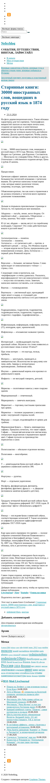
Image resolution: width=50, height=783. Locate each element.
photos (4, 654)
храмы (41, 675)
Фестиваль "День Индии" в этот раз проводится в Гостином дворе (24, 705)
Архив (4, 636)
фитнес (29, 676)
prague (10, 655)
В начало (11, 58)
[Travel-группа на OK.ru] (9, 16)
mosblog (45, 647)
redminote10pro (14, 612)
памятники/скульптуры (13, 675)
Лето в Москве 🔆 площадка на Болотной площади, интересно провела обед (26, 693)
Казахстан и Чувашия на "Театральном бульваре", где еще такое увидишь (25, 741)
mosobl (15, 651)
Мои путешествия (15, 60)
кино (35, 669)
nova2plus (34, 651)
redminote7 (24, 655)
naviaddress (24, 651)
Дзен (16, 592)
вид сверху (36, 666)
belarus (13, 647)
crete (17, 647)
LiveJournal (7, 592)
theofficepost (32, 659)
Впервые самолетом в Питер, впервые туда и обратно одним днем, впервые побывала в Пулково (22, 70)
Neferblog (8, 43)
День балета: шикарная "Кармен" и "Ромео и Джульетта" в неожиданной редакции (27, 730)
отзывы (38, 672)
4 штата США (5, 647)
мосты (3, 673)
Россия (7, 665)
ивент (28, 669)
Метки (10, 63)
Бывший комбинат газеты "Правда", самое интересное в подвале (27, 710)
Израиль (26, 662)
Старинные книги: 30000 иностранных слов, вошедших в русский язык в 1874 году (23, 604)
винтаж (25, 612)
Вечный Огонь (17, 662)
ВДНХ (3, 662)
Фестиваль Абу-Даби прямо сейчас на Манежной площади (24, 700)
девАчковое (8, 669)
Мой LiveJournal (19, 681)
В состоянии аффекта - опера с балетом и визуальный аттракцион (26, 725)
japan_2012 (33, 647)
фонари (35, 676)
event (25, 647)
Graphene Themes (37, 779)
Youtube (24, 592)
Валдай (9, 662)
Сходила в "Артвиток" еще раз (21, 737)
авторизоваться (8, 625)
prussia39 (17, 655)
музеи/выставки (12, 673)
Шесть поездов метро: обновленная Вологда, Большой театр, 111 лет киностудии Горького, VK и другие (23, 717)
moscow (6, 650)
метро (42, 669)
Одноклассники (38, 592)
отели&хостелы (27, 673)
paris (41, 651)
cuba (21, 647)
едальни (19, 669)
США (17, 665)
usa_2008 (43, 659)
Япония (26, 666)
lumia (40, 647)
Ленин (33, 662)
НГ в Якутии (40, 662)
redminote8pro (38, 654)
